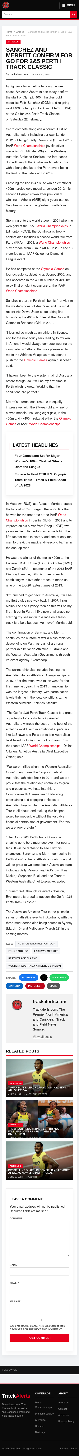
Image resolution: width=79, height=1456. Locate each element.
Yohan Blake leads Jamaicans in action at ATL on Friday (39, 1089)
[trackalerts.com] (20, 1005)
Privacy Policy (66, 1421)
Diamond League (44, 1413)
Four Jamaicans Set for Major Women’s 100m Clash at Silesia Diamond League (38, 461)
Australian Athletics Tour (36, 943)
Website (15, 1301)
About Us (63, 1402)
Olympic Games (52, 268)
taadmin (31, 1176)
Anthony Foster (37, 1094)
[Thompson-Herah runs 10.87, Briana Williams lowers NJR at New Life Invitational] (39, 1119)
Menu (71, 5)
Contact (62, 1408)
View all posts (42, 1036)
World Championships (29, 145)
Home (9, 31)
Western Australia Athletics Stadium (34, 966)
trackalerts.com (19, 74)
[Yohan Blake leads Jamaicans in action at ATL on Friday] (39, 1078)
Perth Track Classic (22, 958)
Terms (74, 1448)
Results (39, 1426)
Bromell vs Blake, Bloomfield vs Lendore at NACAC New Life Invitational (39, 1171)
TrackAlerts (16, 1448)
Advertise (63, 1415)
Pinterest (35, 986)
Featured (16, 1083)
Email (53, 986)
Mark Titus (33, 1137)
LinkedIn (15, 986)
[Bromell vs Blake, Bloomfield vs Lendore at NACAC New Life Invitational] (39, 1160)
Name (14, 1264)
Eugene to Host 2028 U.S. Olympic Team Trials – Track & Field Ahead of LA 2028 (41, 480)
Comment (17, 1218)
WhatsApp (59, 977)
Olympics (40, 1420)
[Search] (73, 14)
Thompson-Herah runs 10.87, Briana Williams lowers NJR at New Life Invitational (33, 1131)
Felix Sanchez (18, 951)
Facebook (28, 977)
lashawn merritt (46, 951)
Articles (20, 31)
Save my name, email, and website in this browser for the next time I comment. (37, 1327)
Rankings (40, 1432)
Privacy (64, 1448)
